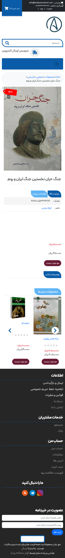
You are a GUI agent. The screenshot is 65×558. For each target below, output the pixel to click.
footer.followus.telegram (32, 493)
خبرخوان (25, 493)
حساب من (57, 448)
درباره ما (58, 401)
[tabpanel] (32, 205)
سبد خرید (57, 467)
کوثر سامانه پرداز (20, 553)
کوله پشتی (46, 208)
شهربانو (25, 323)
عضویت (49, 8)
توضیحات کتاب (52, 274)
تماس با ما (57, 407)
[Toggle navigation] (56, 64)
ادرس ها (58, 461)
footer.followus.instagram (40, 493)
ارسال (24, 548)
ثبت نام (57, 532)
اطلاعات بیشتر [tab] (39, 194)
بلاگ (60, 431)
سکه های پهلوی (51, 339)
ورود (41, 8)
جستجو (58, 425)
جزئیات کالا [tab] (54, 194)
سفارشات (58, 454)
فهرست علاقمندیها (52, 473)
